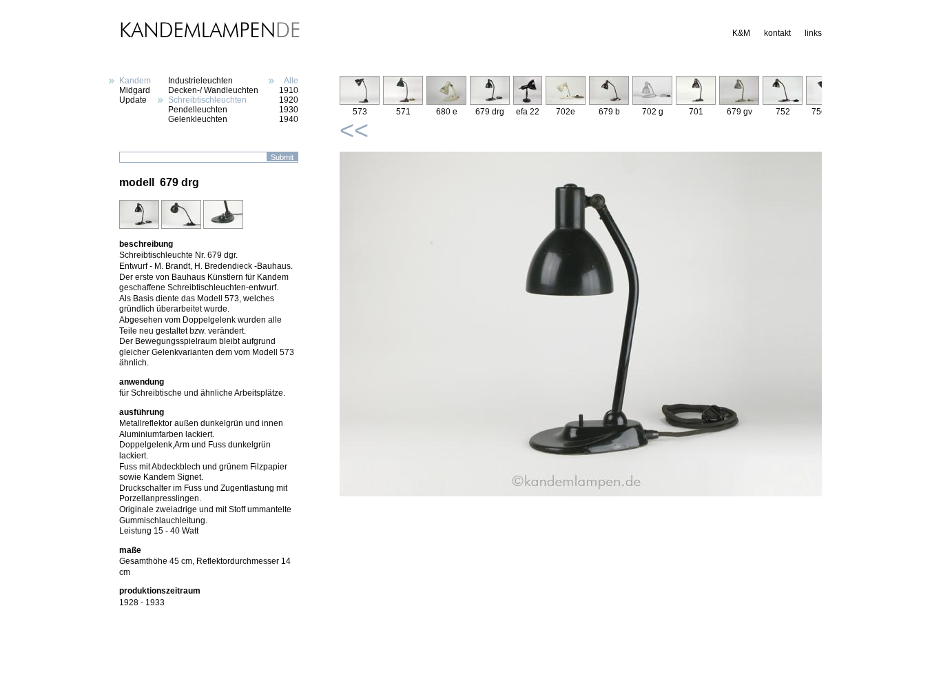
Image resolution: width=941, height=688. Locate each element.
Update (133, 100)
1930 (288, 109)
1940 (288, 119)
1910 (288, 90)
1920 (288, 100)
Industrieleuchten (200, 80)
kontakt (777, 33)
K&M (741, 33)
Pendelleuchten (197, 109)
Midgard (134, 90)
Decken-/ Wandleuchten (213, 90)
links (813, 33)
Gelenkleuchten (197, 119)
